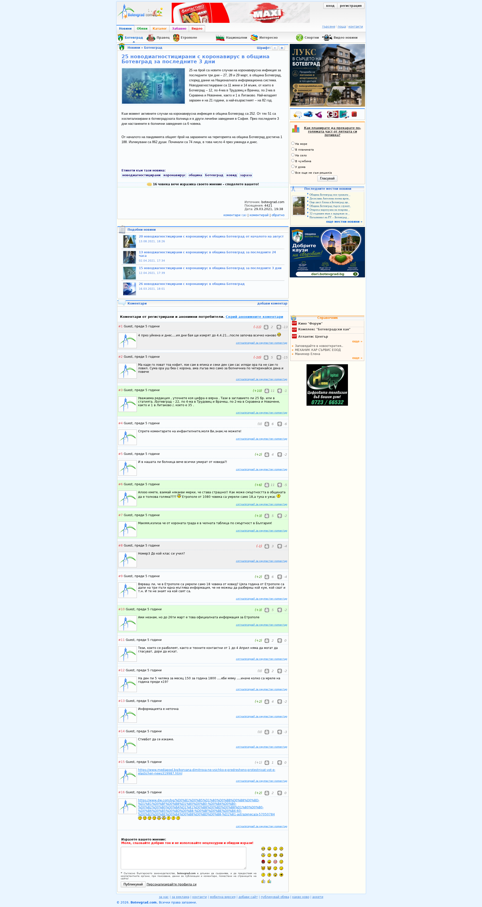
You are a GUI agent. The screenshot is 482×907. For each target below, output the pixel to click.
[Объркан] (269, 855)
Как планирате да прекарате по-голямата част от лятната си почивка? (332, 131)
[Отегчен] (275, 862)
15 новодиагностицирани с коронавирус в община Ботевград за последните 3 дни (210, 268)
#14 (121, 731)
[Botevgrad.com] (263, 881)
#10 (121, 609)
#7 (120, 515)
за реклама (180, 897)
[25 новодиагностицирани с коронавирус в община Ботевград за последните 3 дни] (153, 102)
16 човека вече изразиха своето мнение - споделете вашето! (205, 184)
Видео (197, 28)
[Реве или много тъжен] (281, 862)
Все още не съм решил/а (313, 172)
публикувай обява (275, 897)
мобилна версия (222, 897)
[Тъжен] (275, 849)
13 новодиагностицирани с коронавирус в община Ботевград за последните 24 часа (207, 254)
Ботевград (153, 47)
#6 (120, 484)
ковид (231, 175)
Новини (125, 28)
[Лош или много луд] (263, 868)
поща (342, 26)
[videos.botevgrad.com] (269, 881)
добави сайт (248, 897)
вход (330, 6)
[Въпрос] (269, 875)
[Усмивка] (269, 849)
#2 (120, 356)
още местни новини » (344, 221)
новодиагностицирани (141, 175)
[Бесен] (263, 862)
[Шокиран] (263, 855)
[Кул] (275, 855)
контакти (355, 26)
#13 (121, 701)
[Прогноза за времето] (298, 115)
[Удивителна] (263, 875)
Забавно (179, 28)
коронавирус (174, 175)
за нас (164, 897)
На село (301, 155)
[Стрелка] (281, 875)
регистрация (351, 6)
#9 (120, 576)
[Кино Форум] (338, 114)
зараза (246, 175)
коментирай (260, 215)
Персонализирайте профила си (172, 884)
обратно (278, 215)
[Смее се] (281, 855)
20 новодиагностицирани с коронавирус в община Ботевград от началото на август (211, 236)
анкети (317, 897)
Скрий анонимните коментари (254, 317)
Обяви (142, 28)
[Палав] (269, 868)
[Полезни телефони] (357, 115)
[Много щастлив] (263, 849)
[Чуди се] (275, 868)
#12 (121, 670)
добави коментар (272, 303)
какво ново (300, 897)
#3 (120, 390)
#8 (120, 545)
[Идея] (275, 875)
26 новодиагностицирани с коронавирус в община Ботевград (192, 284)
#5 (120, 454)
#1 (120, 326)
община (195, 175)
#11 (121, 640)
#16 (121, 792)
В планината (304, 149)
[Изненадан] (281, 849)
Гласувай (327, 178)
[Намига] (281, 868)
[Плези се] (269, 862)
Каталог (160, 28)
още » (357, 341)
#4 (120, 423)
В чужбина (303, 161)
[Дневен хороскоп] (320, 115)
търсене (328, 26)
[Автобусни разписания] (309, 115)
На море (301, 144)
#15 (121, 762)
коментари (235, 215)
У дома (300, 167)
